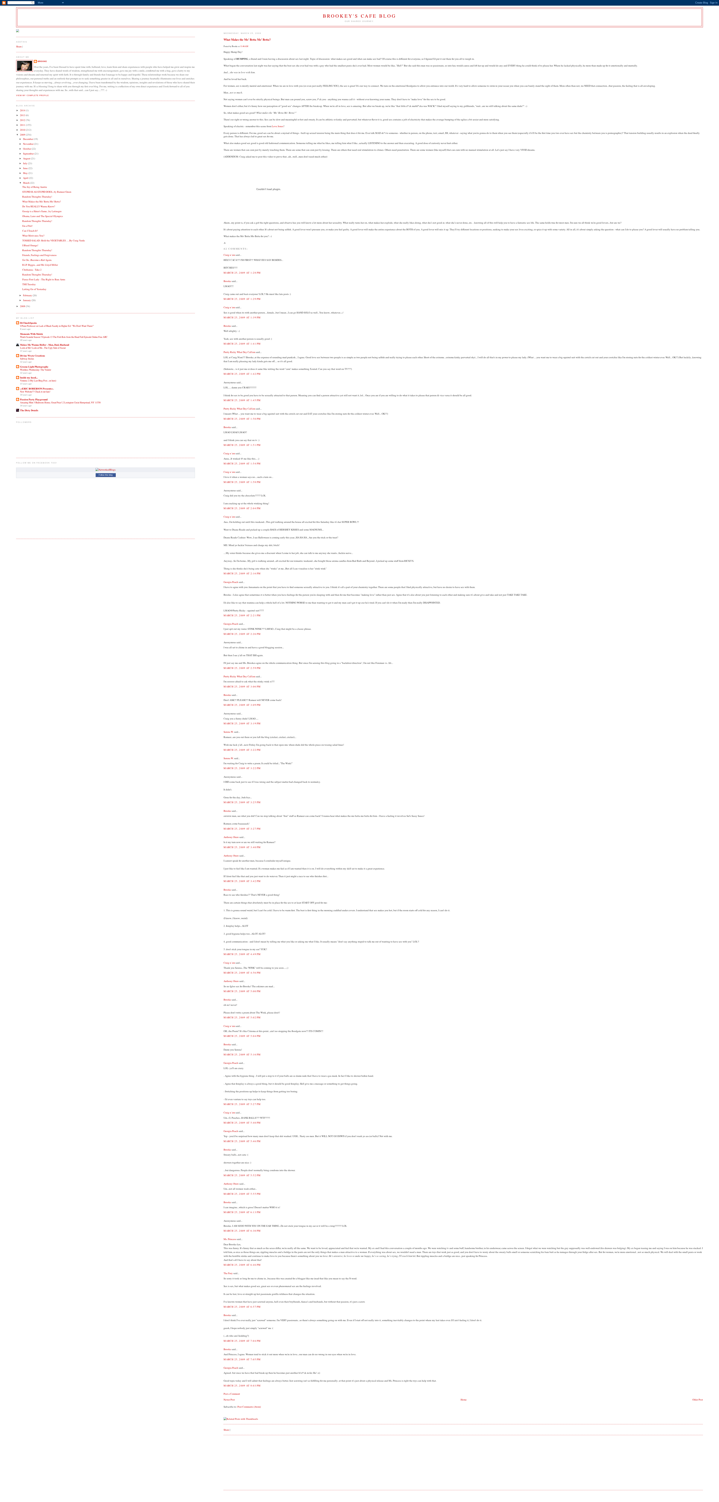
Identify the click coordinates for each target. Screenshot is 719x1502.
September (28, 153)
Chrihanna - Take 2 (32, 269)
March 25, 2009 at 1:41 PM (242, 343)
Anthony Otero (231, 837)
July (25, 163)
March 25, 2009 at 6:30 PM (242, 1230)
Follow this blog (106, 475)
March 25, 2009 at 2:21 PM (242, 615)
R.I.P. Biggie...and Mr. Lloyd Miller (40, 264)
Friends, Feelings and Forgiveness (39, 255)
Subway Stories (27, 358)
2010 (23, 129)
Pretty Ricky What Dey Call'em (239, 352)
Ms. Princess (230, 1239)
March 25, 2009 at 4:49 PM (242, 954)
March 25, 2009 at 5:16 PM (242, 1054)
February (28, 295)
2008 (23, 306)
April (26, 178)
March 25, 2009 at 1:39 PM (242, 317)
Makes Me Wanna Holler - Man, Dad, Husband (44, 344)
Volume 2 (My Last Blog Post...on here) (38, 380)
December (28, 139)
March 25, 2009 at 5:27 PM (242, 1104)
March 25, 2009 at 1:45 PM (242, 400)
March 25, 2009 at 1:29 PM (242, 299)
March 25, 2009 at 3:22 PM (242, 749)
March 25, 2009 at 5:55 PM (242, 1193)
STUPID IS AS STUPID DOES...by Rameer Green (46, 191)
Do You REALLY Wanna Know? (38, 206)
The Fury (228, 1273)
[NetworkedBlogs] (105, 469)
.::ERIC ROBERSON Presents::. (37, 388)
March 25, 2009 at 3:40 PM (242, 847)
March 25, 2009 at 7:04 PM (242, 1340)
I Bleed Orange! (30, 245)
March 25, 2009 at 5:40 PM (242, 1122)
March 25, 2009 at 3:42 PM (242, 881)
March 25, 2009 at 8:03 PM (242, 1385)
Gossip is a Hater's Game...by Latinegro (42, 211)
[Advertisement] (252, 1462)
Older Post (697, 1399)
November (28, 143)
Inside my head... (29, 377)
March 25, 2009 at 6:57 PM (242, 1306)
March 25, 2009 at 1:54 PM (242, 463)
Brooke (227, 281)
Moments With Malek (31, 334)
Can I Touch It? (30, 230)
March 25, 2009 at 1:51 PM (242, 445)
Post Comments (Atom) (249, 1406)
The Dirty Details (29, 410)
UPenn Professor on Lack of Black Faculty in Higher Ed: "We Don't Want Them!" (57, 325)
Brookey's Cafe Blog (359, 16)
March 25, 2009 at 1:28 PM (242, 272)
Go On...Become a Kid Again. (37, 260)
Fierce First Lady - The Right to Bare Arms (43, 279)
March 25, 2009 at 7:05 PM (242, 1359)
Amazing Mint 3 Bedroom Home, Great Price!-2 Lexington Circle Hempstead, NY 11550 (60, 402)
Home (464, 1399)
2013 (23, 115)
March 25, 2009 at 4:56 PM (242, 972)
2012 (23, 120)
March (26, 182)
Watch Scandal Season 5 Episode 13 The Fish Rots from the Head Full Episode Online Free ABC (63, 336)
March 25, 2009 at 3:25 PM (242, 802)
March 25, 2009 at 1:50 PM (242, 418)
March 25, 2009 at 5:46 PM (242, 1141)
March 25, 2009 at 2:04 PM (242, 508)
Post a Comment (232, 1393)
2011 (23, 125)
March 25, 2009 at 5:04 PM (242, 1036)
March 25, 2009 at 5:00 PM (242, 991)
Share (226, 1429)
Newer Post (229, 1399)
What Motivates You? (33, 235)
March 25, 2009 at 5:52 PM (242, 1175)
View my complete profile (32, 95)
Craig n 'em (229, 255)
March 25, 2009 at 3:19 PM (242, 723)
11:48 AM (244, 46)
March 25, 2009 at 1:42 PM (242, 373)
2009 (23, 134)
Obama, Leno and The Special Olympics (42, 216)
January (27, 300)
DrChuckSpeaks (28, 323)
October (27, 148)
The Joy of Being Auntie (34, 187)
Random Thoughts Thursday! (37, 196)
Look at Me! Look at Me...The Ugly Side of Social (43, 347)
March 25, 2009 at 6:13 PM (242, 1212)
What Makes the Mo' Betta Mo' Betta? (247, 39)
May (25, 173)
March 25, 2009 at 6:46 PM (242, 1264)
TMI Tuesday (29, 284)
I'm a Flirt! (27, 226)
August (27, 158)
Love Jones (277, 126)
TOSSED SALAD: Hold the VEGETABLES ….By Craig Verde (53, 240)
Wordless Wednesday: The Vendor (35, 369)
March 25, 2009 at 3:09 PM (242, 705)
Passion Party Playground (34, 399)
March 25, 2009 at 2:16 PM (242, 573)
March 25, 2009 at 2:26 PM (242, 634)
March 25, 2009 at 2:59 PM (242, 668)
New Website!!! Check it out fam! (35, 391)
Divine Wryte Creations (32, 355)
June (25, 168)
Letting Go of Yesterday (34, 289)
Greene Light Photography (34, 366)
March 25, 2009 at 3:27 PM (242, 828)
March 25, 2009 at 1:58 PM (242, 482)
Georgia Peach (231, 582)
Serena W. (228, 731)
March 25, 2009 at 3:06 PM (242, 686)
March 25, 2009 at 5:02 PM (242, 1017)
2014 (23, 110)
